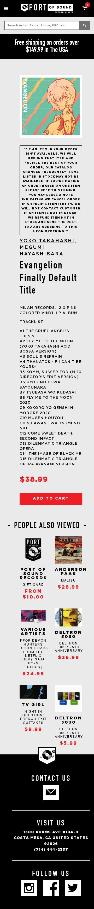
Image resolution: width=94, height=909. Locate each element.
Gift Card (33, 584)
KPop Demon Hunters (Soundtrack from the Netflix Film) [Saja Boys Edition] (34, 653)
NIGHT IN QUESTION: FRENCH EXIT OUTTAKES (33, 717)
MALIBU (68, 580)
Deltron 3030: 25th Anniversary (69, 647)
